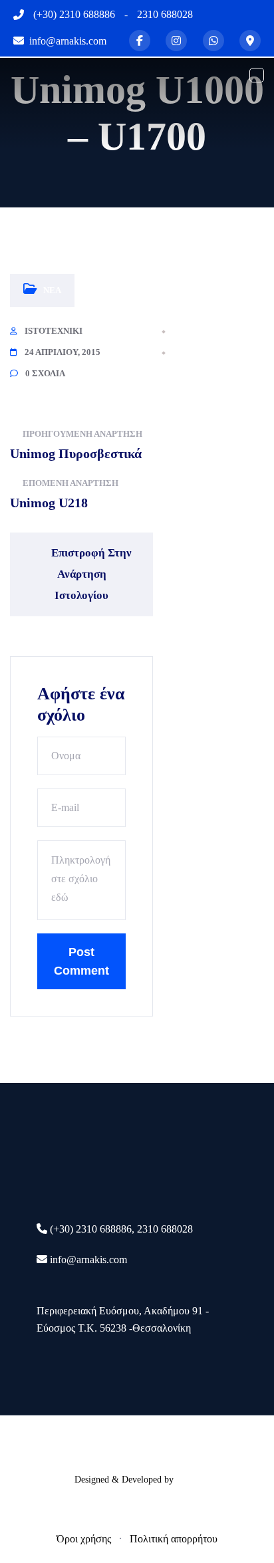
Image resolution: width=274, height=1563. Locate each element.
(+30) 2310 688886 (74, 14)
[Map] (250, 40)
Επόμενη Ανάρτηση (70, 483)
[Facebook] (139, 40)
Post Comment (81, 961)
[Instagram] (176, 40)
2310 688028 (165, 14)
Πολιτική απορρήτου (173, 1538)
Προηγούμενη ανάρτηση (82, 434)
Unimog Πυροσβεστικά (76, 453)
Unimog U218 (49, 502)
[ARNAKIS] (60, 74)
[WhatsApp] (213, 40)
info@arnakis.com (88, 1259)
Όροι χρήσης (84, 1538)
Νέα (52, 290)
